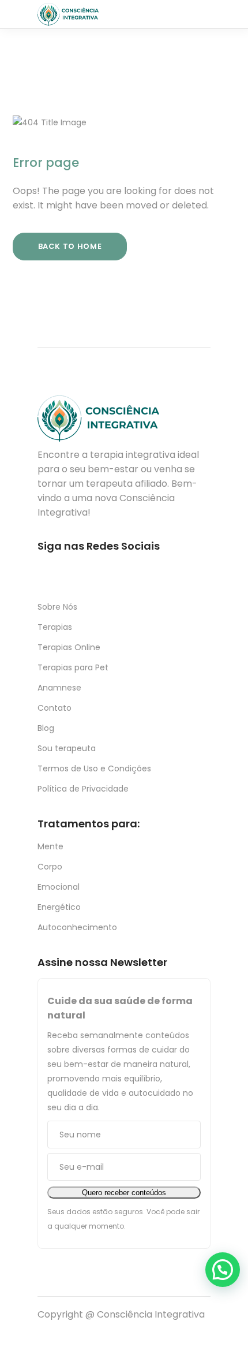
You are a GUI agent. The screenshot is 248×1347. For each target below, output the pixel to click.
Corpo (49, 866)
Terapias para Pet (72, 667)
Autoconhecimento (77, 927)
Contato (54, 708)
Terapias (54, 627)
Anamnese (59, 687)
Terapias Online (68, 647)
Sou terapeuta (66, 748)
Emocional (58, 887)
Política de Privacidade (83, 788)
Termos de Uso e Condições (94, 768)
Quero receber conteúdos (124, 1192)
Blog (45, 728)
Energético (59, 907)
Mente (50, 846)
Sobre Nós (57, 607)
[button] (222, 1269)
